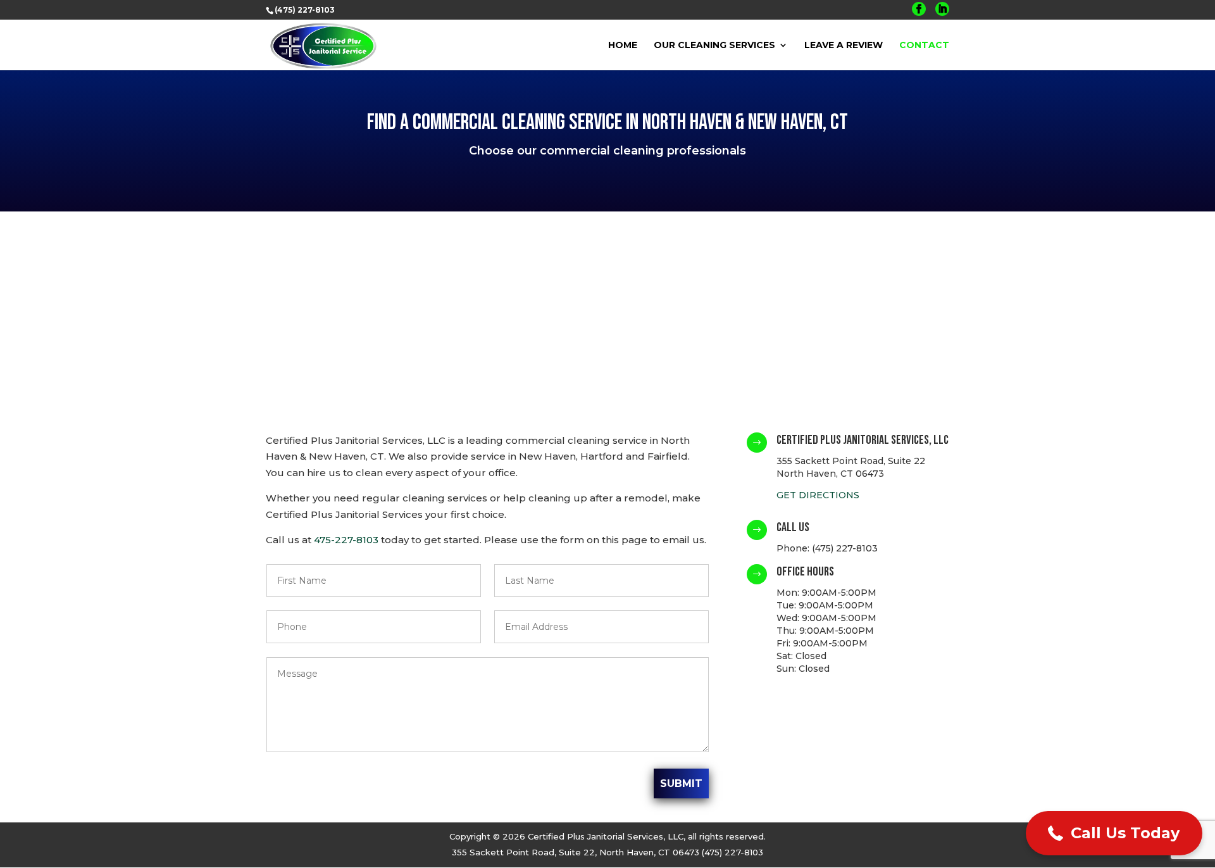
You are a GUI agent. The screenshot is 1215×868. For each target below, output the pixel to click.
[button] (1114, 833)
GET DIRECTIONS (817, 495)
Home (622, 46)
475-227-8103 (346, 540)
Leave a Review (843, 46)
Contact (924, 46)
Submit (681, 783)
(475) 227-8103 (305, 10)
